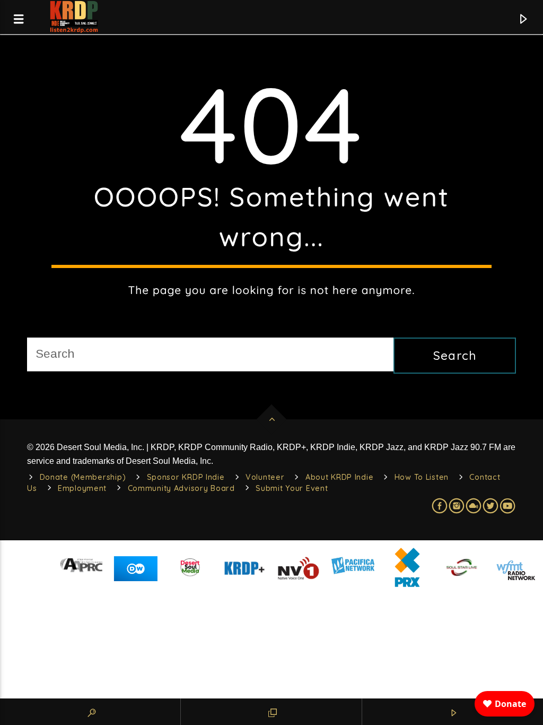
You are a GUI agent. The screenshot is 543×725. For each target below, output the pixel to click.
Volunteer (265, 477)
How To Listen (422, 477)
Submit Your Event (292, 488)
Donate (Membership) (83, 477)
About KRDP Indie (339, 477)
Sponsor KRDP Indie (186, 477)
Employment (82, 488)
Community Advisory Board (181, 488)
